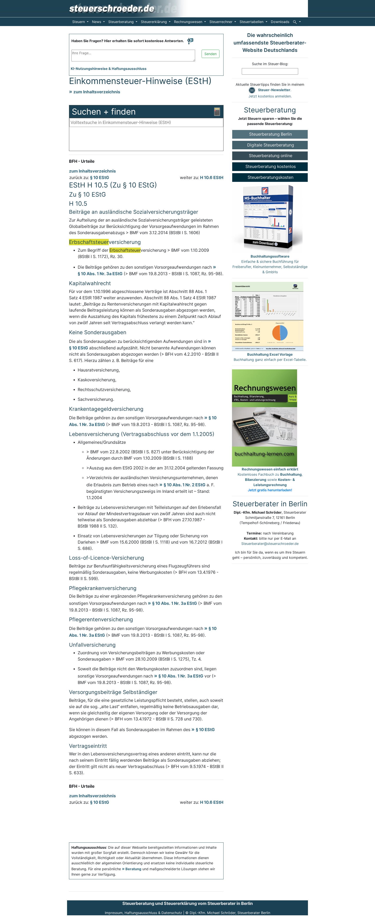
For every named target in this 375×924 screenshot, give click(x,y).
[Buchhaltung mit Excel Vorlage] (267, 316)
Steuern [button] (79, 22)
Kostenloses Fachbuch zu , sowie (270, 479)
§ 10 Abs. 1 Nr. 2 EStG (185, 484)
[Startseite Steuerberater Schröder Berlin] (131, 8)
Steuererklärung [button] (154, 22)
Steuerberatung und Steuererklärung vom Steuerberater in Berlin (187, 903)
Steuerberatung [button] (121, 22)
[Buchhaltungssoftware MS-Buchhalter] (267, 217)
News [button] (97, 22)
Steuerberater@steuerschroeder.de (270, 543)
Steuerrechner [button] (221, 22)
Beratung (133, 869)
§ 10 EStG (99, 177)
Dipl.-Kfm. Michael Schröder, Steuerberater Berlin (230, 913)
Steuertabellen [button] (252, 22)
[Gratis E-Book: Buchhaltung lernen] (264, 417)
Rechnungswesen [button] (188, 22)
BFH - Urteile (81, 161)
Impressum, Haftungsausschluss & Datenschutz (143, 913)
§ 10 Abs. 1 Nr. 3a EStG (174, 603)
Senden (210, 54)
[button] (297, 21)
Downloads (280, 22)
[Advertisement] (146, 140)
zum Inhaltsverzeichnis (96, 91)
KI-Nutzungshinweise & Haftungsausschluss (108, 68)
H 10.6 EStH (211, 177)
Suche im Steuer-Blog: (270, 64)
